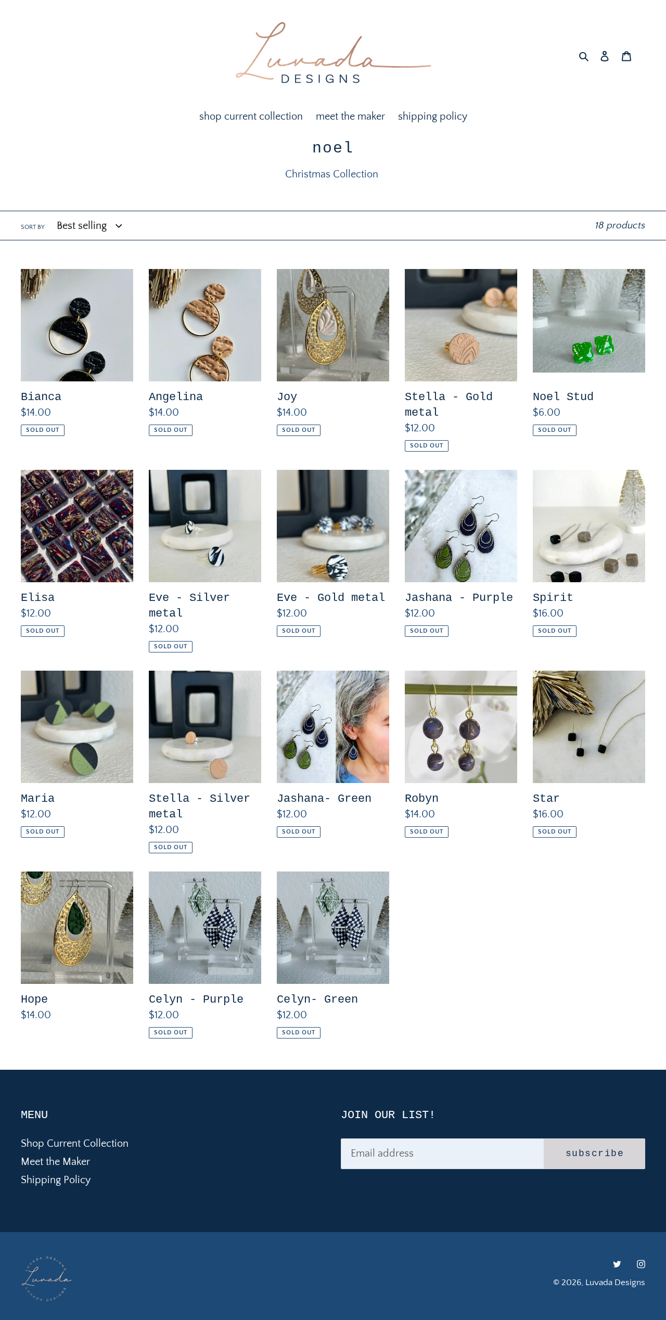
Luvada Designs (615, 1282)
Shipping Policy (56, 1180)
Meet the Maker (55, 1162)
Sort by (33, 227)
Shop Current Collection (75, 1143)
